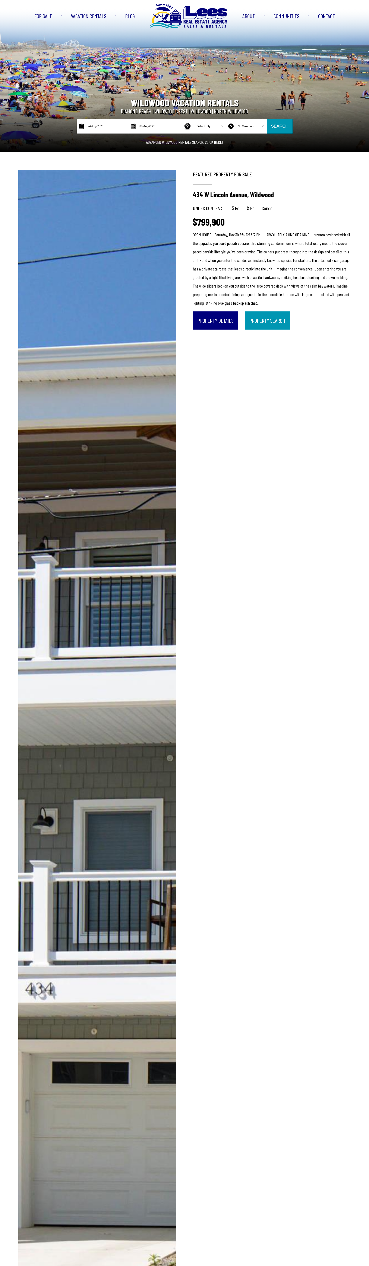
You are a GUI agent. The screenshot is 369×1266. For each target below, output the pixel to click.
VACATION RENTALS (88, 16)
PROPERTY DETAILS (216, 320)
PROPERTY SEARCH (267, 320)
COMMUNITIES (286, 16)
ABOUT (248, 16)
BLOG (130, 16)
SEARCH (279, 126)
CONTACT (326, 16)
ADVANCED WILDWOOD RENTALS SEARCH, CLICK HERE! (184, 142)
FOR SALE (43, 16)
